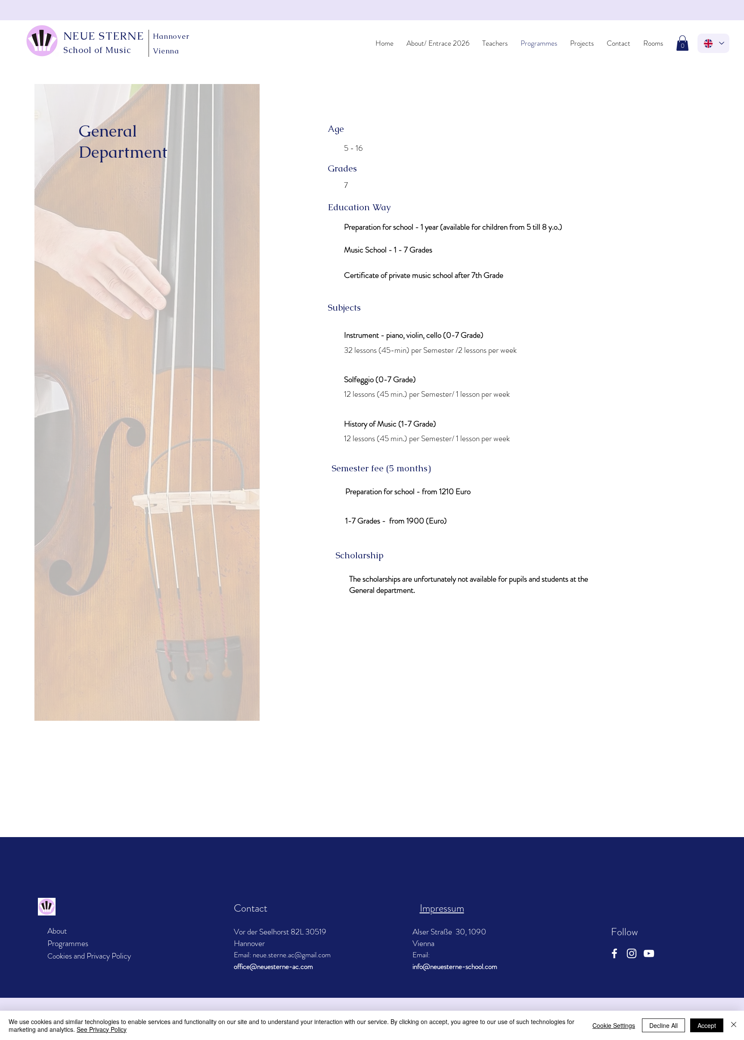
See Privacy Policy (102, 1029)
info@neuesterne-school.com (454, 966)
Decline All (663, 1025)
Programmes (67, 943)
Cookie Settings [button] (613, 1025)
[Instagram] (631, 953)
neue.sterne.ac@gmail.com (292, 955)
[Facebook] (614, 953)
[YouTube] (648, 953)
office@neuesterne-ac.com (273, 966)
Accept (707, 1025)
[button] (682, 43)
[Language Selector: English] (713, 43)
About (57, 931)
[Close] (733, 1025)
